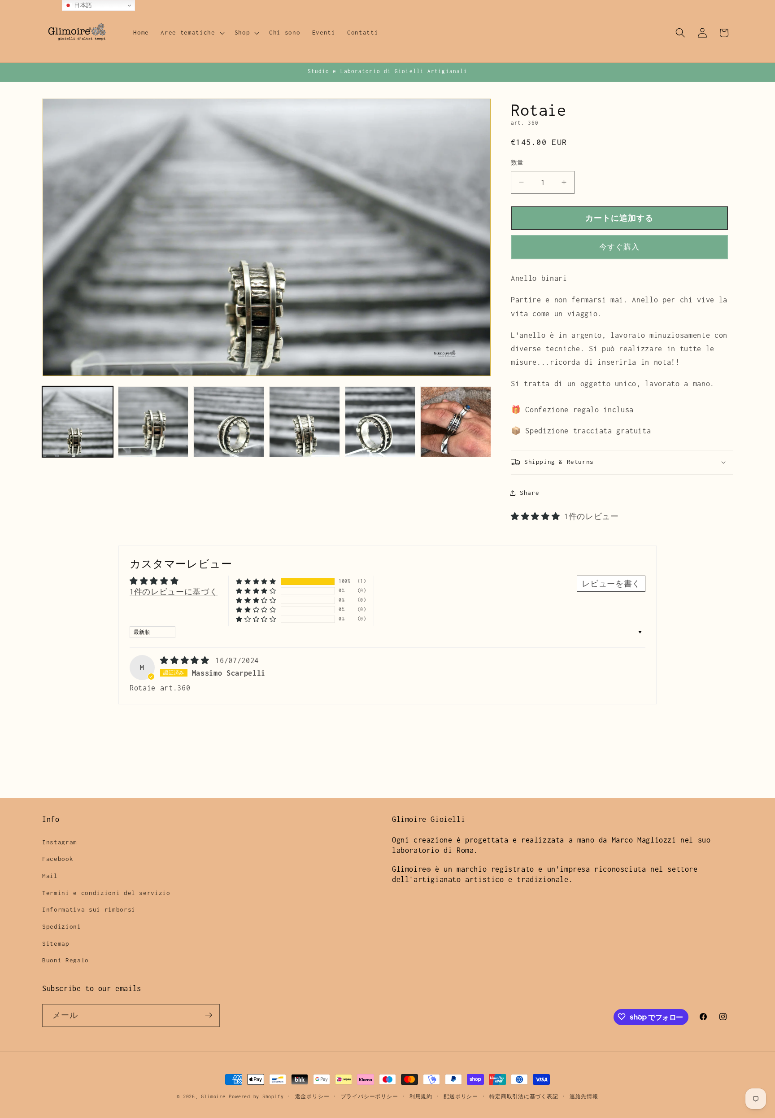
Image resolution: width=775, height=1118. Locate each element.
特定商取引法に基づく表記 (523, 1096)
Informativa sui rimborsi (88, 909)
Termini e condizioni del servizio (106, 892)
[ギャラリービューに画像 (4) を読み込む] (304, 421)
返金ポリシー (312, 1096)
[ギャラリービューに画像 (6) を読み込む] (455, 421)
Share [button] (529, 492)
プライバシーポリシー (369, 1096)
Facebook (57, 858)
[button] (191, 32)
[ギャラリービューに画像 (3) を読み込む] (228, 421)
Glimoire (213, 1096)
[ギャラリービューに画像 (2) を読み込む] (153, 421)
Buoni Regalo (65, 959)
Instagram (59, 841)
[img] (186, 660)
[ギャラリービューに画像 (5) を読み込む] (380, 421)
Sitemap (56, 943)
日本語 (82, 5)
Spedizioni (61, 926)
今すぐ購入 (619, 247)
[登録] (208, 1015)
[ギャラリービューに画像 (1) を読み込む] (77, 421)
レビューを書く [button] (611, 584)
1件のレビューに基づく (174, 592)
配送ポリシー (461, 1096)
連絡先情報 (584, 1096)
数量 (517, 162)
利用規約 (420, 1096)
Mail (50, 875)
